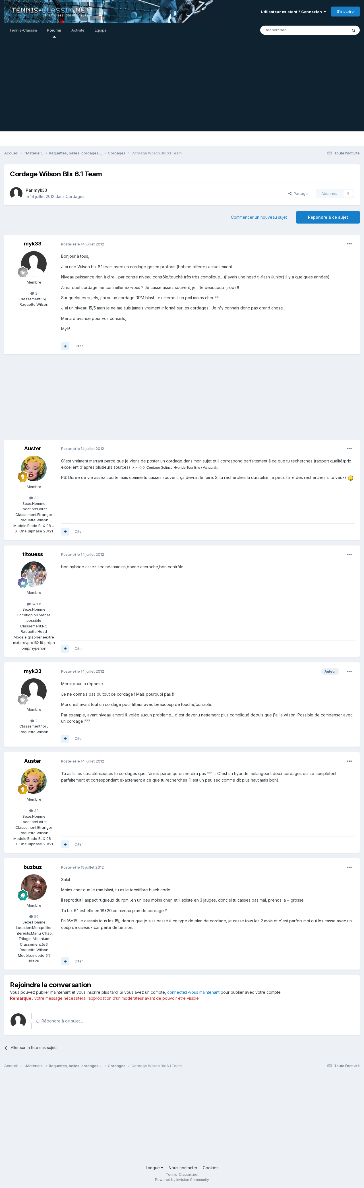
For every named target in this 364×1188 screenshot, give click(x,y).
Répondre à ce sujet (328, 217)
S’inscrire (345, 11)
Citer (79, 346)
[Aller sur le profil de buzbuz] (34, 887)
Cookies (210, 1167)
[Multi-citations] (65, 346)
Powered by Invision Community (182, 1179)
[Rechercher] (353, 30)
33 (36, 497)
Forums (54, 30)
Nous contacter (183, 1167)
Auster (32, 448)
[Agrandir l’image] (350, 477)
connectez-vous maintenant (193, 992)
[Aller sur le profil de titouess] (34, 574)
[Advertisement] (182, 91)
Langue (153, 1167)
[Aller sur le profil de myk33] (16, 193)
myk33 (40, 190)
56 (36, 916)
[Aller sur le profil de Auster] (34, 468)
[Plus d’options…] (349, 244)
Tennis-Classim (23, 30)
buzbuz (33, 867)
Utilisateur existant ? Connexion (292, 11)
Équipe (101, 30)
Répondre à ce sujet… (61, 1020)
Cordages (75, 196)
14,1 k (36, 604)
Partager (300, 193)
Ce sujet (333, 30)
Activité (77, 30)
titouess (32, 554)
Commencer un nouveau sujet (259, 217)
